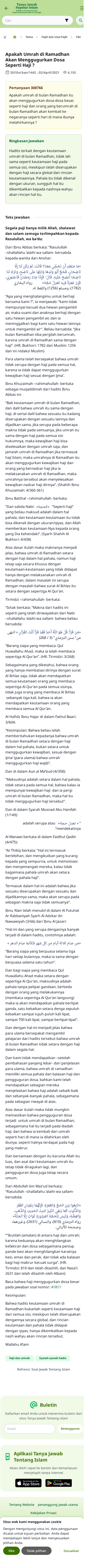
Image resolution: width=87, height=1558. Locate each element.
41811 (56, 1287)
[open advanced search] (67, 20)
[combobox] (34, 20)
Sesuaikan (71, 1551)
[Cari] (80, 20)
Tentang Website (21, 1504)
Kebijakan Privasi (43, 1513)
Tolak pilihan (36, 1551)
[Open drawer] (82, 8)
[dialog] (42, 1537)
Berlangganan (70, 1429)
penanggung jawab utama (58, 1504)
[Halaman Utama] (14, 37)
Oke (11, 1551)
